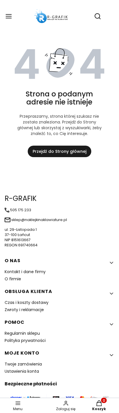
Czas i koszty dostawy (27, 302)
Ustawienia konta (22, 371)
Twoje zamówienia (23, 364)
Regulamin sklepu (22, 333)
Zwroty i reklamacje (24, 310)
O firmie (13, 279)
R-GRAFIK (21, 198)
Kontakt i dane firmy (25, 272)
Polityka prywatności (25, 340)
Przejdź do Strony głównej (59, 151)
